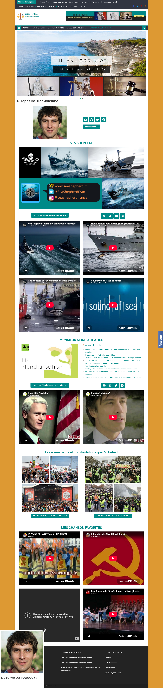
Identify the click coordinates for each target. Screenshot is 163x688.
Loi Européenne (111, 663)
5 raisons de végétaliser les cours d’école (100, 355)
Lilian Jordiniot (42, 6)
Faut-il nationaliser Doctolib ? (96, 366)
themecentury (51, 686)
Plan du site (74, 6)
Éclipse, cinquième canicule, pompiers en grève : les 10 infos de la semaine (113, 377)
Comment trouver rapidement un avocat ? (56, 2)
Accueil (26, 28)
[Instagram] (91, 119)
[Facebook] (103, 119)
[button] (20, 63)
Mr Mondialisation (93, 345)
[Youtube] (85, 119)
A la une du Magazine (75, 28)
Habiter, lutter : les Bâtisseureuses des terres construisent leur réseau (111, 369)
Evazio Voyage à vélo (113, 673)
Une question (110, 668)
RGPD (83, 6)
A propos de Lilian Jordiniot (101, 28)
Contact (52, 6)
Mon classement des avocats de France (76, 658)
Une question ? (63, 6)
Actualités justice (56, 28)
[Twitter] (97, 119)
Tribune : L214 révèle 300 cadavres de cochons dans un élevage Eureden (113, 358)
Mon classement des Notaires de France (76, 663)
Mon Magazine (39, 28)
